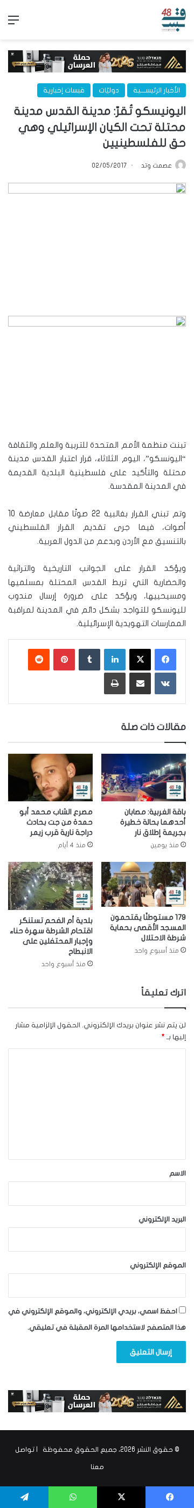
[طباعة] (115, 683)
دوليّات (109, 90)
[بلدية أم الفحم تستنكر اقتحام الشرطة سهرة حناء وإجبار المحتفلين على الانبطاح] (50, 886)
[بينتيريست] (64, 659)
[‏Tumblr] (89, 659)
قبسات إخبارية (64, 90)
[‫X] (140, 659)
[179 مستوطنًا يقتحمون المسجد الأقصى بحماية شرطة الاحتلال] (143, 884)
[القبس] (173, 20)
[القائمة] (13, 24)
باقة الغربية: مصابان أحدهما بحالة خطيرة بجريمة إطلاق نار (153, 822)
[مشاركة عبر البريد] (140, 683)
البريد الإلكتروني (162, 1219)
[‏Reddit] (39, 659)
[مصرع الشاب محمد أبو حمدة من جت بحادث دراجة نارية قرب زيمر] (50, 778)
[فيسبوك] (165, 659)
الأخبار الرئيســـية (156, 90)
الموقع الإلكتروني (158, 1265)
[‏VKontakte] (165, 683)
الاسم (177, 1173)
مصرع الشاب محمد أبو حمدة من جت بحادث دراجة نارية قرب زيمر (56, 822)
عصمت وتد (156, 165)
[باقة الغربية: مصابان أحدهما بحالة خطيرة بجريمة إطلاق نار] (143, 778)
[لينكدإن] (115, 659)
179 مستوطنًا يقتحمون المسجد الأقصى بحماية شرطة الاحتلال (148, 927)
